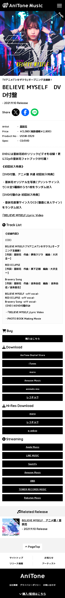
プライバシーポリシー (30, 585)
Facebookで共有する (25, 112)
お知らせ (48, 557)
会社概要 (13, 585)
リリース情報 (16, 563)
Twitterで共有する (16, 112)
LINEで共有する (34, 112)
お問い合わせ (49, 585)
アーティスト (49, 563)
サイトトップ (16, 557)
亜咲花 (23, 126)
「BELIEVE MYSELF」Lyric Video (22, 215)
